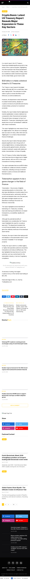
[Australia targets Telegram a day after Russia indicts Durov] (5, 529)
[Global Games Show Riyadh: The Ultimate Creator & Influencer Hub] (15, 477)
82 (13, 504)
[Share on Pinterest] (13, 35)
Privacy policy (11, 570)
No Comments (16, 31)
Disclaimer (12, 567)
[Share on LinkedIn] (16, 35)
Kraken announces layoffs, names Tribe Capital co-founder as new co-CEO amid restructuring (22, 308)
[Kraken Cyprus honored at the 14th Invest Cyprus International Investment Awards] (15, 356)
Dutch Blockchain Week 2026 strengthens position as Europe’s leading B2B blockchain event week (15, 457)
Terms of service (21, 567)
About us (4, 567)
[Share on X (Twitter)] (11, 35)
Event (4, 439)
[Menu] (3, 2)
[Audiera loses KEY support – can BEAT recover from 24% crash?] (5, 549)
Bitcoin (5, 11)
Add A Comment (15, 405)
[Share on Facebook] (8, 35)
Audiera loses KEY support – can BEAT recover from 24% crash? (19, 548)
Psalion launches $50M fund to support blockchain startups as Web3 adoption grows (14, 395)
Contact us (20, 570)
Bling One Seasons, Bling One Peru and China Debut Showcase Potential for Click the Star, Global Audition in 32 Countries (8, 309)
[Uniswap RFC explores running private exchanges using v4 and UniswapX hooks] (15, 330)
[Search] (27, 2)
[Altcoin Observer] (15, 2)
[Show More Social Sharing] (19, 35)
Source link (5, 290)
